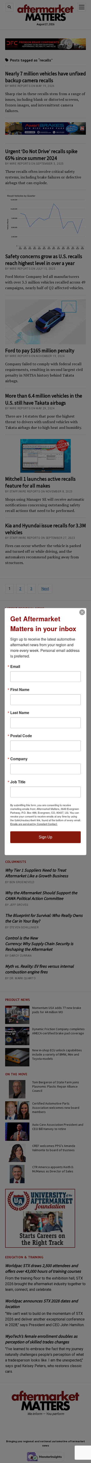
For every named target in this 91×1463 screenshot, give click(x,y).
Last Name (19, 713)
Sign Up (45, 837)
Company (19, 759)
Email (15, 666)
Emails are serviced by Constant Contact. (33, 824)
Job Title (17, 782)
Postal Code (21, 736)
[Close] (82, 612)
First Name (19, 689)
